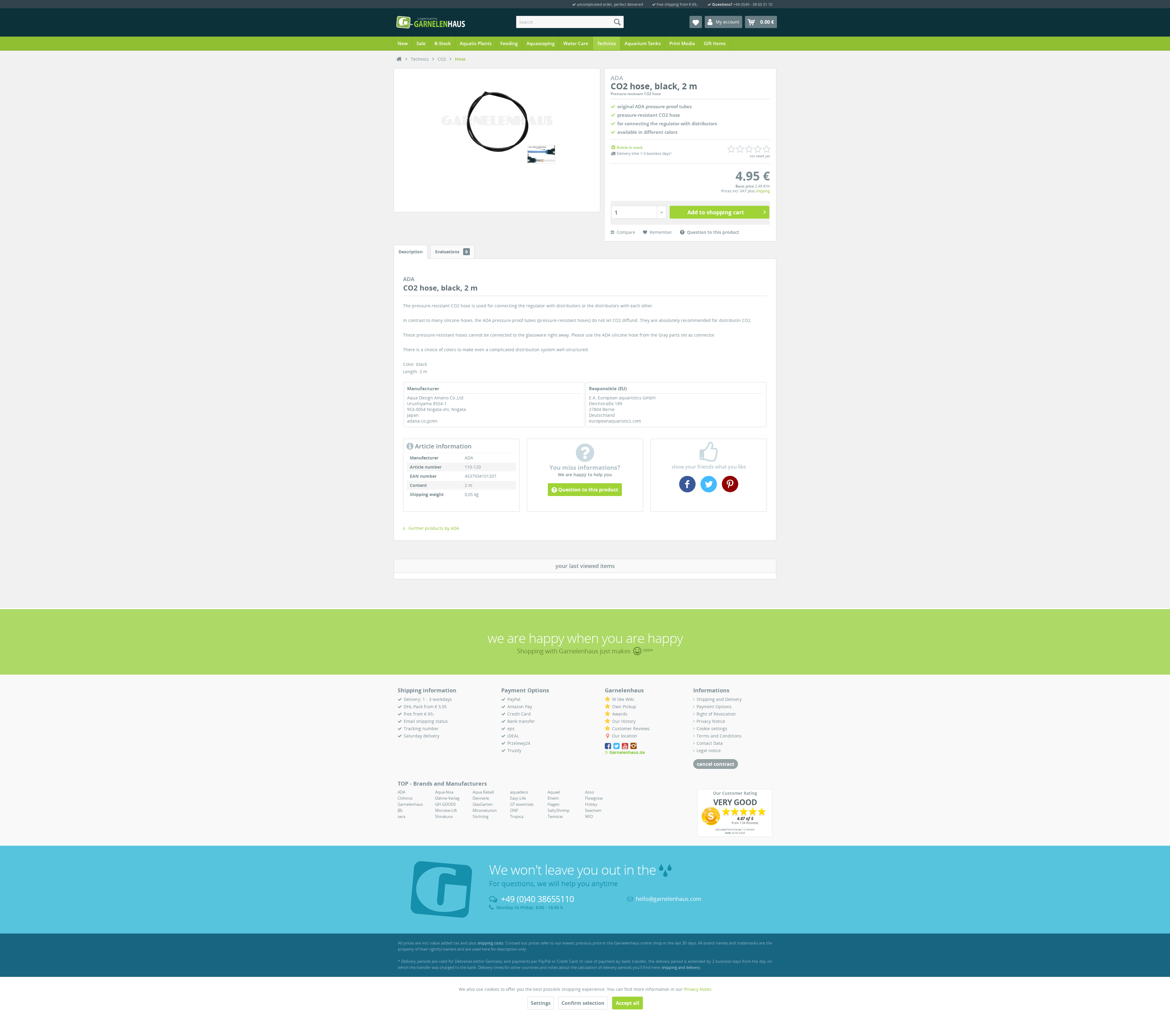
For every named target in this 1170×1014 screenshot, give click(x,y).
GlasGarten (483, 804)
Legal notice (709, 750)
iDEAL (513, 736)
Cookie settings (712, 728)
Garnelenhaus (410, 804)
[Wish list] (696, 22)
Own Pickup (624, 706)
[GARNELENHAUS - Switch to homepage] (430, 22)
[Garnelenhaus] (399, 59)
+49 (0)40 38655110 (537, 899)
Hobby (591, 804)
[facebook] (688, 490)
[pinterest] (729, 490)
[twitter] (709, 490)
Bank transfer (521, 721)
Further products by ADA (433, 528)
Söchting (480, 816)
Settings (541, 1003)
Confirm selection (583, 1003)
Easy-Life (518, 798)
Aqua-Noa (444, 792)
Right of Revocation (716, 714)
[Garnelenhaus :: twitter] (617, 746)
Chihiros (405, 798)
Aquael (554, 792)
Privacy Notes (697, 989)
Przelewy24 (518, 743)
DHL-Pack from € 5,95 (425, 706)
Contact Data (710, 743)
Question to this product (587, 489)
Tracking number (421, 728)
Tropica (516, 816)
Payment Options (714, 706)
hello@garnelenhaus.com (668, 898)
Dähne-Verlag (447, 798)
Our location (624, 736)
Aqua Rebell (483, 792)
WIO (589, 816)
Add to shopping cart (715, 212)
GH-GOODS (445, 804)
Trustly (514, 750)
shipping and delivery (680, 967)
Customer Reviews (631, 728)
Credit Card (519, 714)
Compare (625, 232)
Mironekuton (485, 810)
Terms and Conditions (719, 736)
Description (411, 252)
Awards (619, 714)
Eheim (553, 798)
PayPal (513, 699)
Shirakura (443, 816)
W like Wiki (623, 699)
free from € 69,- (419, 714)
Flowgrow (594, 798)
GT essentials (522, 804)
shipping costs (490, 943)
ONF (514, 810)
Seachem (593, 810)
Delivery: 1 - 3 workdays (428, 699)
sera (401, 816)
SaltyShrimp (558, 810)
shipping (763, 191)
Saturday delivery (421, 736)
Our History (624, 721)
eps (511, 728)
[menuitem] (570, 22)
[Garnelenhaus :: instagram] (633, 746)
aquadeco (519, 792)
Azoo (589, 792)
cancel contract (715, 764)
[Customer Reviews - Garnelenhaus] (735, 816)
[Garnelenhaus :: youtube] (625, 746)
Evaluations (451, 252)
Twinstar (555, 816)
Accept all (627, 1003)
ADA (401, 792)
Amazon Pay (519, 706)
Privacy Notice (711, 721)
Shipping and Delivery (719, 699)
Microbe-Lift (446, 810)
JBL (400, 810)
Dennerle (481, 798)
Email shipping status (426, 721)
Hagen (553, 804)
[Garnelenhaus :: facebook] (608, 746)
